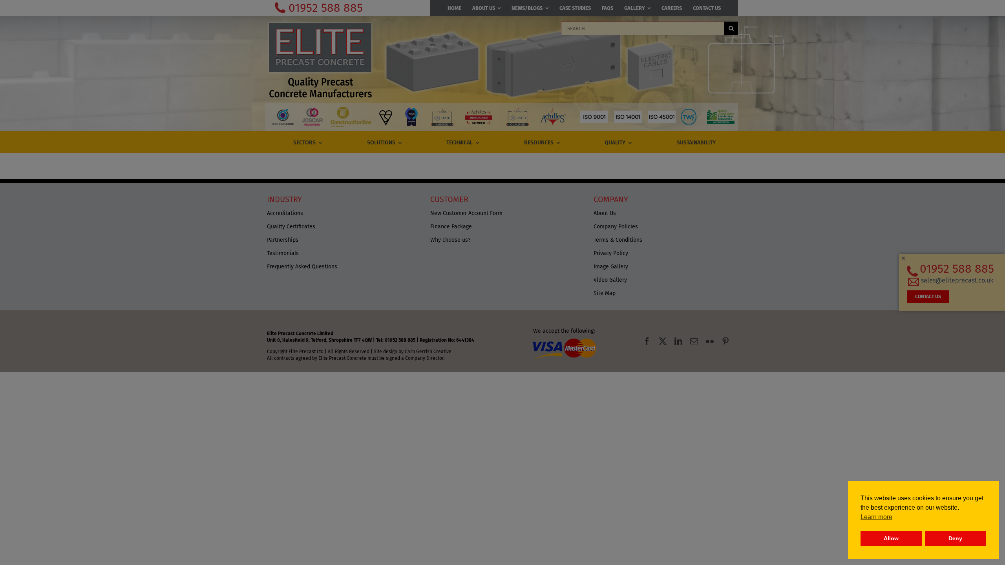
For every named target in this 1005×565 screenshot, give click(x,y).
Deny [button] (955, 538)
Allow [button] (891, 538)
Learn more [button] (876, 517)
